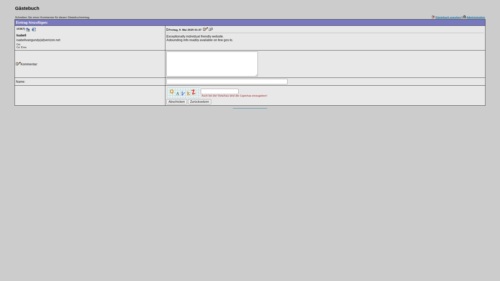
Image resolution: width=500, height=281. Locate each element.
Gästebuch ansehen (448, 17)
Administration (475, 17)
